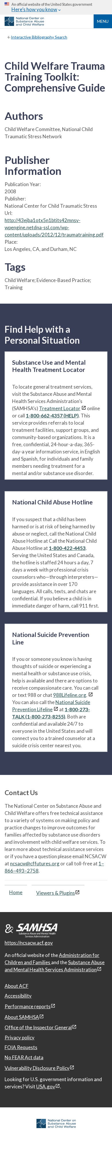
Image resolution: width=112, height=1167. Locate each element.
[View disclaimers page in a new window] (83, 408)
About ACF (16, 986)
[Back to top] (95, 1151)
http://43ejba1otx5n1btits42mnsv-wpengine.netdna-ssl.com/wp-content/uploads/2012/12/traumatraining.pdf (54, 227)
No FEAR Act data (24, 1057)
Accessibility (18, 996)
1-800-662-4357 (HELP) (52, 416)
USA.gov (45, 1086)
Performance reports (28, 1006)
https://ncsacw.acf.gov (29, 943)
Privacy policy (19, 1037)
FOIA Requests (21, 1047)
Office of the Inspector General (38, 1027)
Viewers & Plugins (55, 893)
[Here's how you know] (56, 7)
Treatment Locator (59, 408)
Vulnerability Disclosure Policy (37, 1068)
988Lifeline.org (69, 695)
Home (15, 892)
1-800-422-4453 (67, 548)
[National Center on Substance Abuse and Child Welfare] (24, 24)
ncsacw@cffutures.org (34, 863)
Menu (103, 21)
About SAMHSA (22, 1017)
